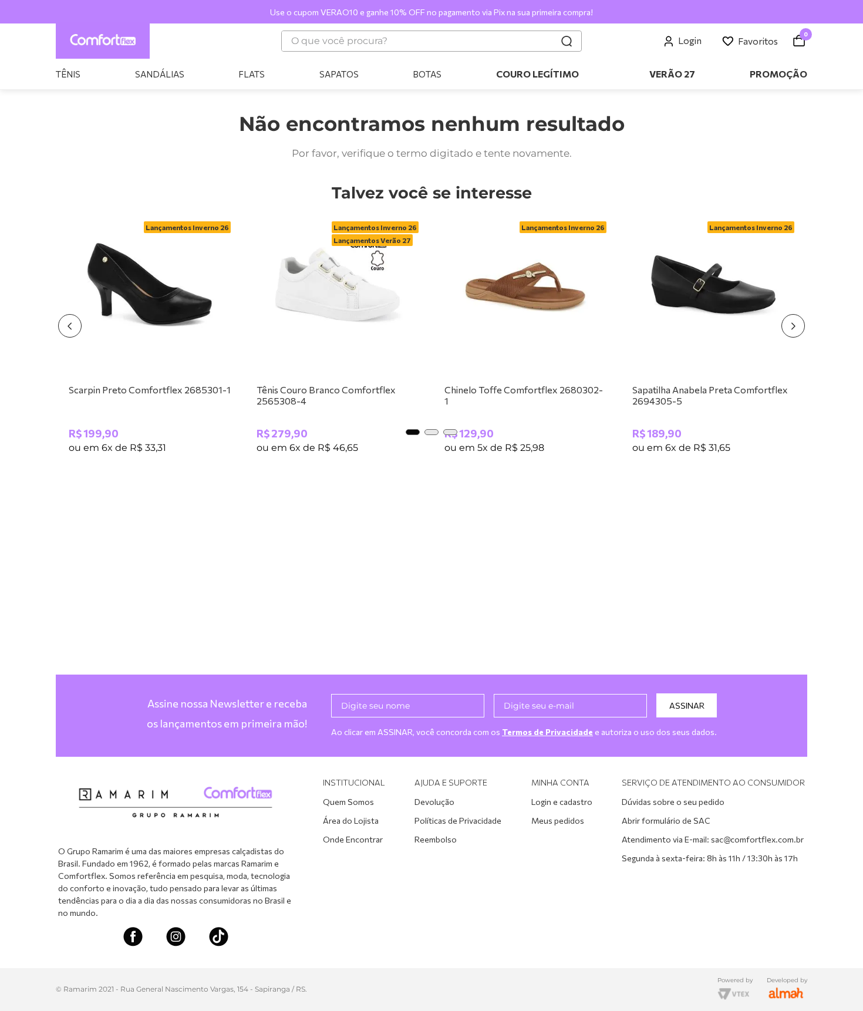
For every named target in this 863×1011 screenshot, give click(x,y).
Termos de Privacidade (547, 732)
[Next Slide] (793, 326)
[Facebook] (133, 938)
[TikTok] (218, 938)
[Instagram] (176, 938)
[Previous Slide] (70, 326)
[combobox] (431, 41)
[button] (413, 432)
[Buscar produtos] (566, 41)
